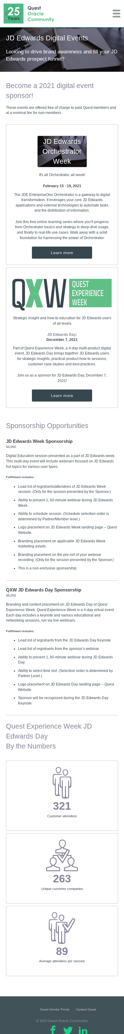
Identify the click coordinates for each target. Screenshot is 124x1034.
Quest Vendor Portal (55, 1009)
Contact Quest (86, 1009)
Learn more (62, 252)
